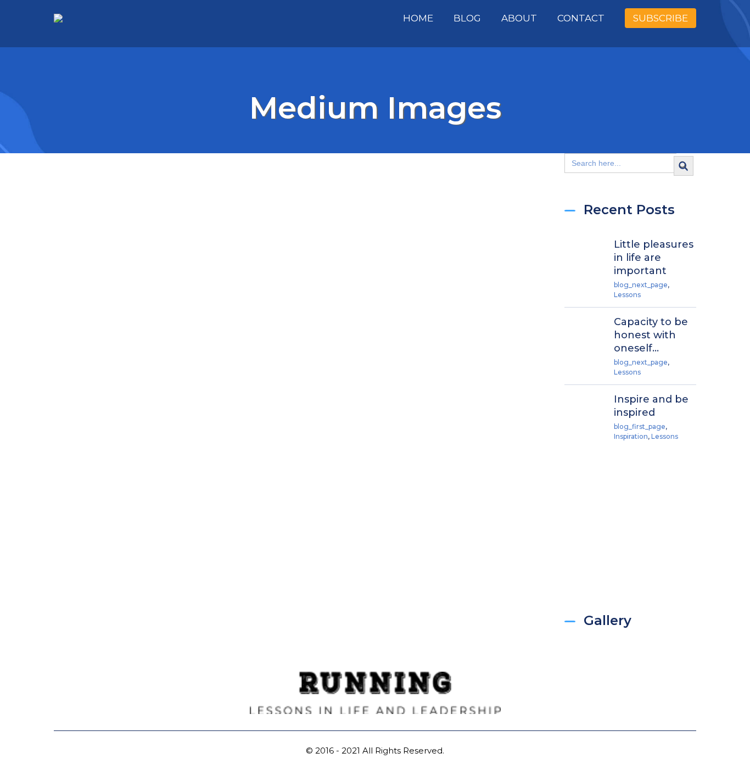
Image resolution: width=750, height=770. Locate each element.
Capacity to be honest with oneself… (651, 335)
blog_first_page (639, 426)
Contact (581, 18)
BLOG (467, 18)
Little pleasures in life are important (653, 257)
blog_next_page (641, 285)
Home (418, 18)
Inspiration (631, 436)
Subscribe (660, 18)
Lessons (627, 295)
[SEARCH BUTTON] (683, 165)
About (519, 18)
